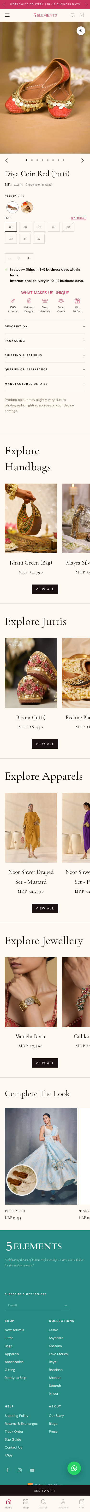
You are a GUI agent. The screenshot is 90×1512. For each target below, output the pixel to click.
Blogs (53, 1423)
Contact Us (13, 1447)
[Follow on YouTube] (32, 1470)
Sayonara (56, 1338)
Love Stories (58, 1354)
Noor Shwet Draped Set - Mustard (31, 877)
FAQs (8, 1455)
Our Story (56, 1415)
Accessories (14, 1362)
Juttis (9, 1338)
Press (53, 1431)
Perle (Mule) (15, 1211)
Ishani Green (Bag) (31, 562)
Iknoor (53, 1393)
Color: (14, 196)
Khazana (55, 1346)
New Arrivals (14, 1330)
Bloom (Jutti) (31, 717)
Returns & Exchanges (21, 1423)
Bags (8, 1346)
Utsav (53, 1330)
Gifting (10, 1370)
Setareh (55, 1385)
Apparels (12, 1354)
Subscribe (66, 1305)
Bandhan (56, 1370)
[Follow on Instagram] (19, 1470)
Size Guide (13, 1439)
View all (45, 589)
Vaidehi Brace (31, 1036)
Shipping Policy (16, 1415)
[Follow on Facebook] (7, 1470)
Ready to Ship (15, 1377)
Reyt (52, 1362)
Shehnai (55, 1377)
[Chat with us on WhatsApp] (74, 1468)
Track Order (14, 1431)
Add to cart (45, 1490)
